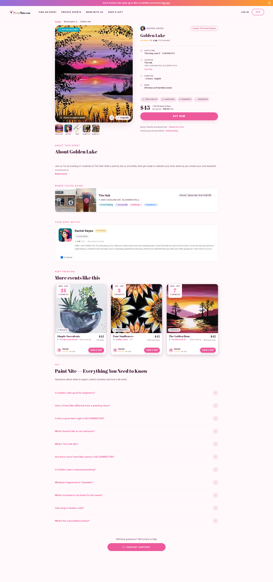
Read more (61, 173)
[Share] (111, 117)
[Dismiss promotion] (269, 3)
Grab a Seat (96, 350)
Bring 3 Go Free (176, 127)
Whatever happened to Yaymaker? (74, 482)
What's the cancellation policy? (72, 520)
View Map (148, 69)
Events (58, 22)
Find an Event (48, 12)
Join (257, 12)
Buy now (166, 3)
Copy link (124, 118)
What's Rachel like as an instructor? (75, 431)
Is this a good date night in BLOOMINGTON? (79, 418)
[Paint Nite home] (19, 12)
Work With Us (94, 12)
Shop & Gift (115, 12)
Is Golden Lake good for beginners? (75, 392)
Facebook (150, 205)
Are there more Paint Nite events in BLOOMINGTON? (84, 456)
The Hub (148, 62)
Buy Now (179, 116)
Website (136, 205)
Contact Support (138, 547)
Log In (245, 12)
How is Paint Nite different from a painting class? (82, 405)
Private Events (71, 12)
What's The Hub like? (66, 444)
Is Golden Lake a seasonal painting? (75, 469)
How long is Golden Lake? (69, 508)
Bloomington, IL (70, 22)
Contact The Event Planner (204, 28)
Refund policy (172, 131)
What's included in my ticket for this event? (79, 495)
